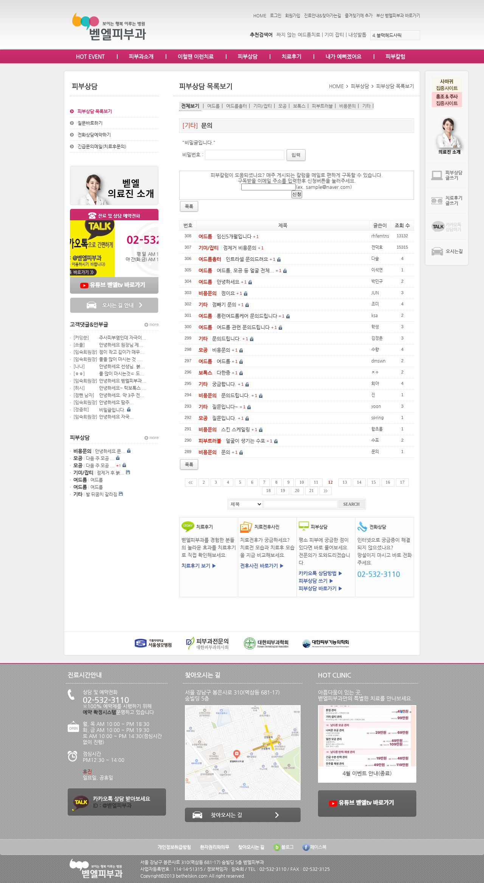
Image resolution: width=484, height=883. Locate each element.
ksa (374, 315)
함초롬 (377, 429)
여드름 (96, 480)
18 (268, 491)
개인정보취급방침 (174, 847)
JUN (375, 292)
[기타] (191, 125)
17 (402, 482)
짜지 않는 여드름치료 (298, 34)
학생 (375, 326)
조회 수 (402, 225)
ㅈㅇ (375, 372)
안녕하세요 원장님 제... (121, 344)
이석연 (377, 270)
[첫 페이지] (191, 482)
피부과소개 (141, 56)
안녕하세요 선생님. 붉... (122, 366)
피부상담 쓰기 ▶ (316, 581)
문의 (207, 125)
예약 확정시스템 (99, 712)
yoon (376, 406)
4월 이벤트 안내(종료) (367, 773)
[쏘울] (79, 344)
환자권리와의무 (214, 847)
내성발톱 (357, 34)
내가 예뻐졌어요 (343, 56)
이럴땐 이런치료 (196, 56)
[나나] (79, 366)
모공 (282, 106)
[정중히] (81, 409)
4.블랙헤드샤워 (387, 35)
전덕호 (377, 247)
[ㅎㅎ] (79, 373)
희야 (375, 383)
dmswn (378, 360)
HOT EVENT (90, 56)
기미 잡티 (334, 34)
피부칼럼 (395, 56)
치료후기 (291, 56)
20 (297, 491)
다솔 (375, 258)
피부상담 (248, 56)
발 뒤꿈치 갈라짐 (101, 494)
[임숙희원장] (85, 352)
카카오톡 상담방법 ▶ (321, 573)
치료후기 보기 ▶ (199, 565)
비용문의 (347, 106)
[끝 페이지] (326, 491)
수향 (375, 349)
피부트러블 (322, 106)
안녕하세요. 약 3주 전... (121, 395)
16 (388, 482)
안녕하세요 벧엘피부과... (122, 380)
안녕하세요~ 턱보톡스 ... (122, 388)
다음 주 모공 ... (100, 458)
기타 (366, 106)
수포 (375, 440)
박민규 (377, 281)
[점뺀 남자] (83, 395)
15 (373, 482)
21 (311, 491)
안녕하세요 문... (110, 451)
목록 (189, 464)
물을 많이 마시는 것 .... (121, 359)
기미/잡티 (262, 106)
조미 (375, 304)
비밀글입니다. (112, 410)
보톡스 (299, 106)
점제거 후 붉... (110, 472)
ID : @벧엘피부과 (112, 805)
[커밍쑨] (81, 337)
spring (377, 417)
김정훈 (377, 338)
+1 (118, 466)
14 (359, 482)
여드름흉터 (236, 106)
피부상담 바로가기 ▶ (321, 588)
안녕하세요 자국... (116, 416)
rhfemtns (380, 236)
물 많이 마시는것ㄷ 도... (121, 373)
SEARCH (351, 504)
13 (345, 482)
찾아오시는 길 (251, 847)
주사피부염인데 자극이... (122, 337)
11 (316, 482)
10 (301, 482)
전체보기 (190, 106)
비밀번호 (191, 154)
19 (283, 491)
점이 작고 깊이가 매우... (121, 352)
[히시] (79, 388)
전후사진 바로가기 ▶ (262, 565)
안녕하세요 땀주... (116, 402)
